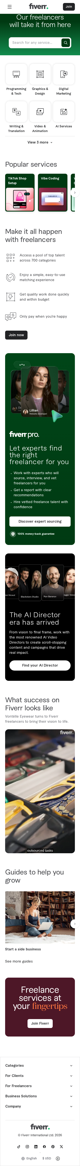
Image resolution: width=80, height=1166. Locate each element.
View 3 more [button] (38, 142)
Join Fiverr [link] (40, 1023)
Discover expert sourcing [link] (40, 521)
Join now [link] (16, 335)
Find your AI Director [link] (40, 665)
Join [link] (69, 6)
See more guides (19, 961)
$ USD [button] (46, 1158)
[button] (9, 6)
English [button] (31, 1158)
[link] (19, 1146)
